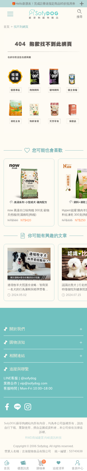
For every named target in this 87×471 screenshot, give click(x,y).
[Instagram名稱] (27, 406)
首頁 (6, 26)
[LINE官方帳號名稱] (17, 406)
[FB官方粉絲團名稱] (7, 406)
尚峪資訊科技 (53, 437)
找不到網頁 (21, 26)
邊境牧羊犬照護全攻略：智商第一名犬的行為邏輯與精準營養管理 (27, 287)
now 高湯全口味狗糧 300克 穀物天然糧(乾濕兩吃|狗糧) (28, 212)
